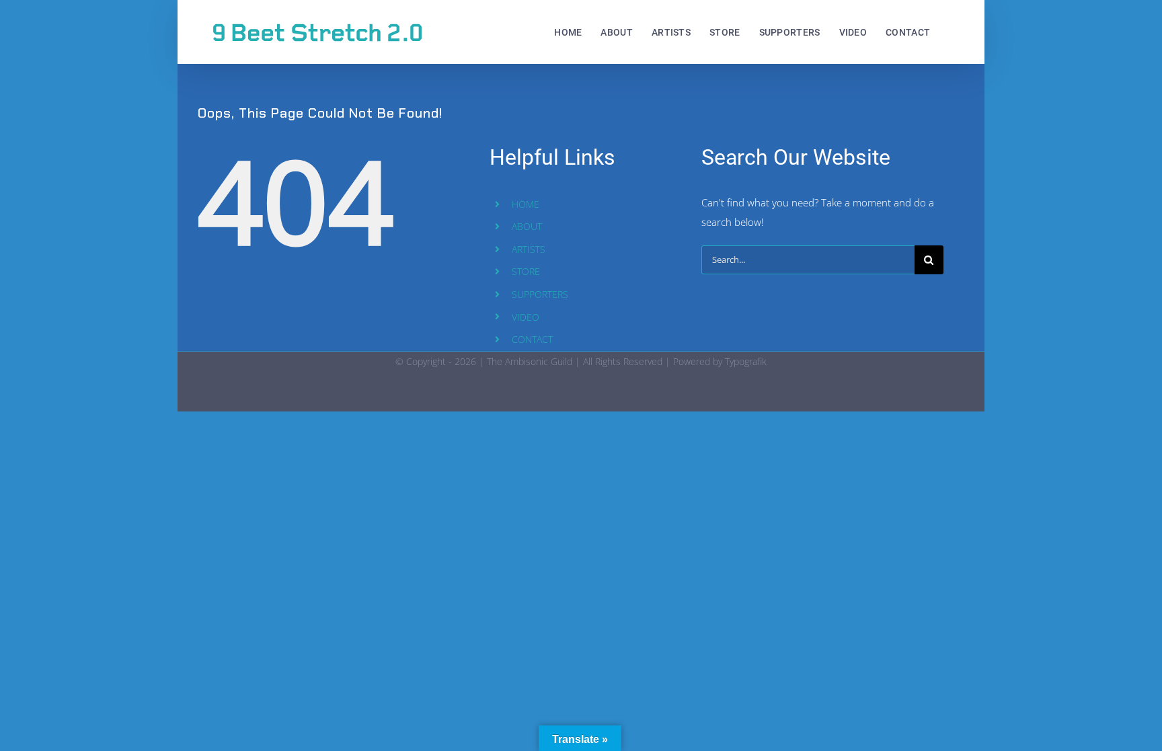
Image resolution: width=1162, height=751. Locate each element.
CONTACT (532, 339)
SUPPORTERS (540, 294)
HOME (525, 204)
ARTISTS (528, 249)
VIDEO (525, 317)
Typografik (746, 361)
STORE (526, 271)
